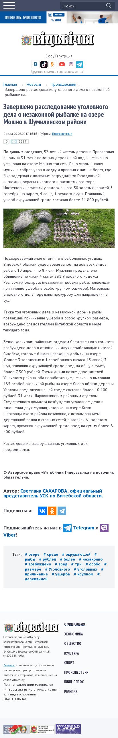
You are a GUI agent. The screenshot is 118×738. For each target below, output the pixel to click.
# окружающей (77, 554)
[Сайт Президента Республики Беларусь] (16, 732)
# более (68, 559)
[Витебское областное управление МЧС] (68, 732)
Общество (72, 643)
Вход (49, 56)
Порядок (9, 665)
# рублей (48, 559)
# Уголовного (58, 569)
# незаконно (91, 559)
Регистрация (63, 56)
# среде (51, 554)
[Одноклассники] (52, 511)
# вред (61, 564)
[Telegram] (62, 511)
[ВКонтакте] (42, 511)
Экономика (73, 634)
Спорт (69, 662)
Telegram (83, 527)
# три (77, 564)
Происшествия (63, 84)
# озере (33, 554)
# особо (93, 564)
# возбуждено (38, 564)
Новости (34, 84)
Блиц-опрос (74, 681)
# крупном (84, 574)
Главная (10, 84)
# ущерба (61, 574)
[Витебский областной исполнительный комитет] (43, 732)
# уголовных (86, 569)
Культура (71, 653)
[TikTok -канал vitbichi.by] (44, 66)
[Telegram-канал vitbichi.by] (79, 66)
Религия (70, 691)
